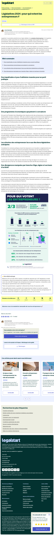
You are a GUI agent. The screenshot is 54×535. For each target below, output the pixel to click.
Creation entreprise (8, 410)
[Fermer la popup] (49, 514)
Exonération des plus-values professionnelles (15, 428)
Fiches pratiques (5, 7)
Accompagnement (27, 7)
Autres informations (28, 496)
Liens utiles (44, 484)
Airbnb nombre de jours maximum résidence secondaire (18, 413)
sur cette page (20, 530)
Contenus (26, 484)
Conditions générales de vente (11, 422)
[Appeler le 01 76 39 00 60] (44, 3)
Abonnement (5, 498)
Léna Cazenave (8, 30)
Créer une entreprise (16, 7)
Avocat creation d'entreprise (10, 424)
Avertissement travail (8, 419)
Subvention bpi (7, 426)
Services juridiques (7, 484)
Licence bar (6, 415)
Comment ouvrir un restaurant (11, 417)
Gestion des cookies (27, 507)
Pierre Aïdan (26, 33)
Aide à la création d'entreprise (11, 431)
